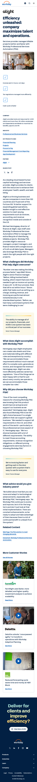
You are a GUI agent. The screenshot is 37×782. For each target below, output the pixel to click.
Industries (5, 759)
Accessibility (18, 773)
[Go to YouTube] (27, 748)
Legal (5, 773)
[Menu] (34, 3)
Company (5, 768)
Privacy (10, 773)
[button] (4, 172)
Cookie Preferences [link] (17, 776)
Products (5, 755)
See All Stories (8, 558)
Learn (4, 763)
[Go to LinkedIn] (14, 748)
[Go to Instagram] (23, 748)
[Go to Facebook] (18, 748)
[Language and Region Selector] (25, 3)
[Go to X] (10, 748)
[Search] (29, 3)
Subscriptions (28, 773)
